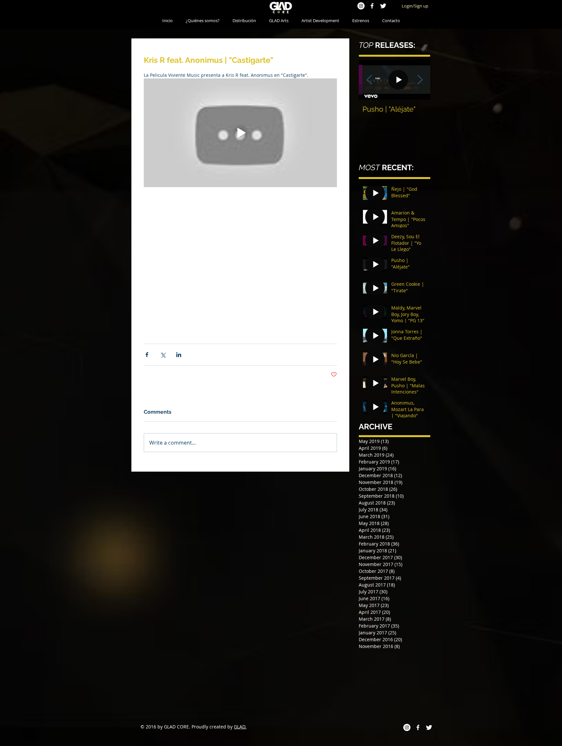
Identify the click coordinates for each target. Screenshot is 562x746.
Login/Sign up (415, 6)
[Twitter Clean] (383, 5)
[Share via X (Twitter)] (163, 355)
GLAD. (240, 727)
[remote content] (240, 254)
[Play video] (240, 132)
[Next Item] (420, 80)
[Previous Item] (369, 80)
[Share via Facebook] (147, 355)
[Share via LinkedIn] (179, 355)
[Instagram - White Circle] (361, 5)
